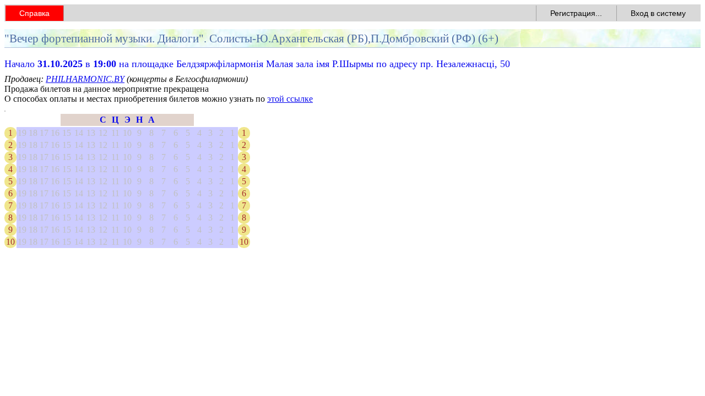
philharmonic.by (85, 79)
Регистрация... (576, 13)
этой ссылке (290, 98)
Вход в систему (658, 13)
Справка (34, 13)
